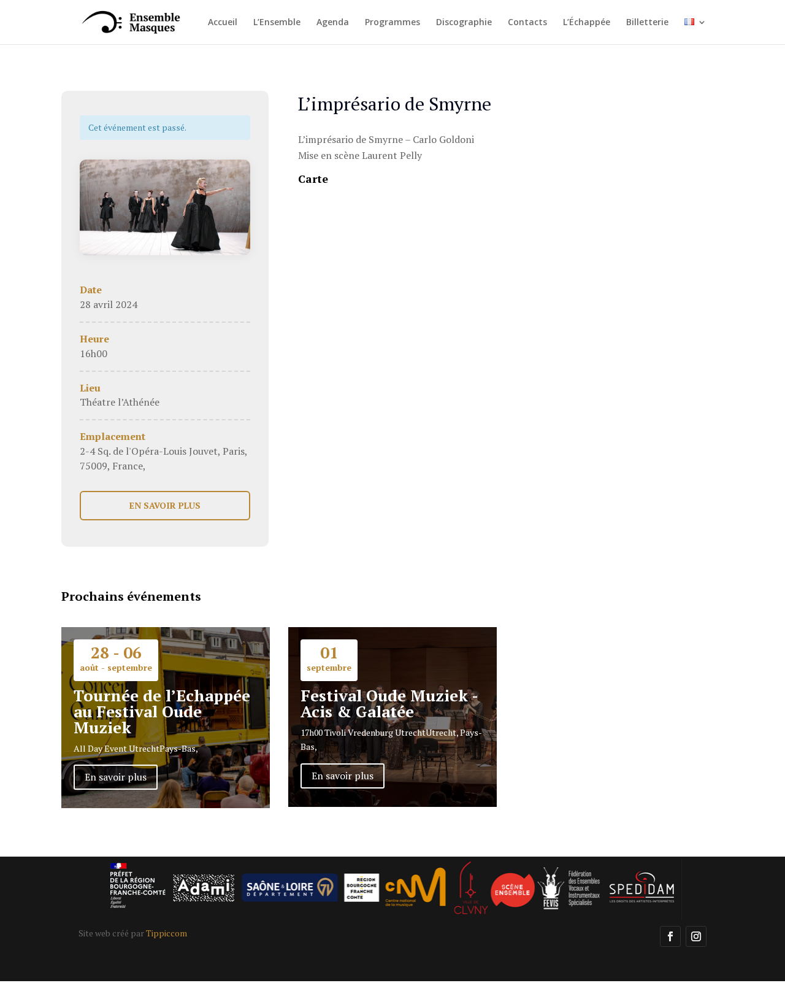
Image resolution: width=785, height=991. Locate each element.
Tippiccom (166, 933)
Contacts (527, 23)
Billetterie (647, 23)
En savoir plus (116, 777)
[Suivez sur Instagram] (696, 936)
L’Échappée (586, 23)
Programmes (392, 23)
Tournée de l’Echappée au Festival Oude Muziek (162, 711)
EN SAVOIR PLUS (165, 505)
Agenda (332, 23)
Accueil (222, 23)
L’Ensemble (277, 23)
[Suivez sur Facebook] (670, 936)
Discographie (464, 23)
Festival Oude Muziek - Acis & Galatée (389, 703)
